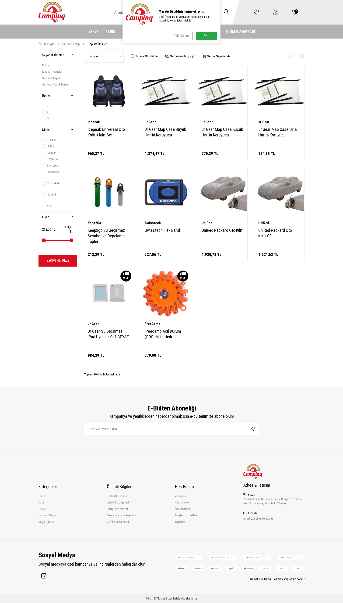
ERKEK (93, 31)
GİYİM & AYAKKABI (240, 31)
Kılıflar (46, 65)
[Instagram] (43, 576)
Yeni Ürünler (182, 502)
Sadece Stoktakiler (146, 56)
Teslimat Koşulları (117, 496)
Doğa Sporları (46, 522)
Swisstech (53, 165)
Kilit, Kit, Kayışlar (52, 71)
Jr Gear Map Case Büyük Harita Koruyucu (165, 132)
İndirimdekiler (183, 509)
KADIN (110, 31)
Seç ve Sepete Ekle (218, 56)
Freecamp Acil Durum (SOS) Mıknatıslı (163, 334)
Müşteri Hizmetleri (186, 515)
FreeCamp (53, 172)
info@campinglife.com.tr (258, 518)
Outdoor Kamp (71, 44)
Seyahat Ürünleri (53, 55)
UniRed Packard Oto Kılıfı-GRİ (275, 233)
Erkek (41, 509)
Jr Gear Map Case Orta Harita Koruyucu (277, 132)
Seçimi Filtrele (58, 260)
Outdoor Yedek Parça (55, 84)
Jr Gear (51, 140)
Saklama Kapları (52, 78)
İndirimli (51, 194)
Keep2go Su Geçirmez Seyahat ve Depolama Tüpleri (106, 236)
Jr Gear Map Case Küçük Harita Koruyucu (222, 132)
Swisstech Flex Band (162, 230)
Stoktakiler (53, 183)
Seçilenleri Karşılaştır (183, 56)
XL (48, 112)
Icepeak (51, 152)
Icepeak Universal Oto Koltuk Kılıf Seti (106, 132)
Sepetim (180, 522)
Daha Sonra (181, 36)
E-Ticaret (159, 598)
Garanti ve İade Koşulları (121, 515)
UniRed (51, 146)
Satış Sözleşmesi (117, 509)
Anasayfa (48, 44)
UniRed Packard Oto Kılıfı (223, 230)
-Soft (149, 598)
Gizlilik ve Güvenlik (118, 522)
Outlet (42, 496)
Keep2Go (52, 159)
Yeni (49, 205)
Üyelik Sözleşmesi (118, 502)
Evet (207, 36)
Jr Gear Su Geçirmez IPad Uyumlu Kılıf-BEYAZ (108, 334)
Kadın (41, 502)
